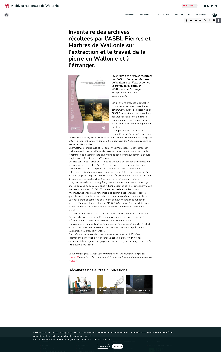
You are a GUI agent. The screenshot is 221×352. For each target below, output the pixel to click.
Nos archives (146, 15)
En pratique (201, 15)
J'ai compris (117, 346)
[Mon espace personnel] (215, 15)
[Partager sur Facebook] (186, 20)
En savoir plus (103, 346)
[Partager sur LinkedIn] (195, 20)
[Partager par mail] (200, 20)
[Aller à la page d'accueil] (6, 15)
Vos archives (163, 15)
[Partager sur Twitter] (191, 20)
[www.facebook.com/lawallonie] (205, 6)
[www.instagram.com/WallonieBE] (208, 6)
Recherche (129, 15)
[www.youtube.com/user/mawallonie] (216, 6)
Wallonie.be (190, 6)
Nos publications (182, 15)
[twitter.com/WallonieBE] (212, 6)
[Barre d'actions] (218, 20)
